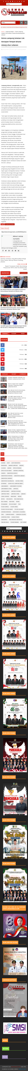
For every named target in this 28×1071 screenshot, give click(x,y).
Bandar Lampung (13, 465)
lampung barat (5, 491)
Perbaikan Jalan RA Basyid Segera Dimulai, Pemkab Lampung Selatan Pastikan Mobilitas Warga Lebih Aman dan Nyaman (14, 446)
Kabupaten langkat (19, 475)
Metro (3, 499)
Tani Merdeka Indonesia (15, 519)
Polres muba (14, 506)
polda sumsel (5, 506)
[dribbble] (15, 1)
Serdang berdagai (6, 512)
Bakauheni (4, 465)
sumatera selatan (21, 514)
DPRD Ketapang (17, 468)
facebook (5, 333)
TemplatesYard (22, 1069)
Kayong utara (19, 481)
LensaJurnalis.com (16, 1066)
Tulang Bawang (15, 522)
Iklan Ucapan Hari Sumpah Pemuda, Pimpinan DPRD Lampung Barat (16, 385)
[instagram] (21, 1)
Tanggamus (4, 519)
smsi (2, 514)
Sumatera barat (10, 514)
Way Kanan (23, 522)
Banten (21, 465)
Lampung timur (5, 493)
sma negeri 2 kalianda (19, 512)
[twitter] (6, 1)
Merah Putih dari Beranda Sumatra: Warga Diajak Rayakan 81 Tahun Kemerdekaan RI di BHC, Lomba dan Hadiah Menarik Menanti (14, 407)
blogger (14, 333)
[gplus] (8, 1)
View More (24, 273)
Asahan (3, 463)
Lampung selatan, (22, 49)
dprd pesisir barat (6, 470)
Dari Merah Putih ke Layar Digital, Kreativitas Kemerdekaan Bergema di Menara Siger (13, 290)
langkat (23, 493)
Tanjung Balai (5, 522)
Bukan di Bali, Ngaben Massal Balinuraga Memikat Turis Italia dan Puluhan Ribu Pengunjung (17, 431)
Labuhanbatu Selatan (15, 486)
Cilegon (3, 468)
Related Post (5, 273)
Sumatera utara (5, 517)
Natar (17, 501)
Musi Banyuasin (18, 499)
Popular (5, 374)
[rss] (17, 1)
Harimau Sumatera (18, 470)
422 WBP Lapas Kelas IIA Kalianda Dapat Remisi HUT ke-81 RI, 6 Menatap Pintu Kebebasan (14, 326)
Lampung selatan (10, 31)
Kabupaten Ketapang (6, 475)
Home (2, 31)
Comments (23, 374)
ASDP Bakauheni (16, 463)
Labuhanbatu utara (6, 488)
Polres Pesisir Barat (7, 509)
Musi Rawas (4, 501)
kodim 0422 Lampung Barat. (15, 483)
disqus (22, 333)
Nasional (11, 501)
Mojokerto (10, 499)
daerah (9, 468)
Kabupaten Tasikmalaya (7, 481)
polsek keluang (19, 509)
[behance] (19, 1)
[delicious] (24, 1)
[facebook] (3, 1)
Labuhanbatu (4, 486)
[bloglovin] (12, 1)
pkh (19, 504)
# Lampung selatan (9, 224)
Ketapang (3, 483)
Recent (14, 374)
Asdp (8, 463)
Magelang (13, 496)
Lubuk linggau (5, 496)
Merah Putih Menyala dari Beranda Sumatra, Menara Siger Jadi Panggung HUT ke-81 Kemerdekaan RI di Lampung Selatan (14, 423)
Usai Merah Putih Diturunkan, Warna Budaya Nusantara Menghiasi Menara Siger (13, 308)
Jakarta (3, 473)
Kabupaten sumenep (6, 478)
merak (19, 496)
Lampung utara (15, 493)
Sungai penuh (15, 517)
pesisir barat (12, 504)
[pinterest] (10, 1)
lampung (15, 488)
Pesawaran (4, 504)
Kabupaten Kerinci (12, 473)
